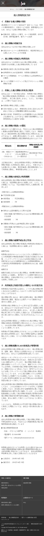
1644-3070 (15, 530)
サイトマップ (5, 519)
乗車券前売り (5, 483)
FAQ (24, 502)
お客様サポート (28, 498)
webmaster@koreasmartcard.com (24, 438)
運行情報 (26, 478)
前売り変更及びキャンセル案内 (10, 505)
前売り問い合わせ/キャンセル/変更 (11, 485)
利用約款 (3, 517)
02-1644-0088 (16, 434)
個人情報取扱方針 (14, 517)
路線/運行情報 (27, 483)
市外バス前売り (6, 478)
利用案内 (4, 498)
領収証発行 (4, 487)
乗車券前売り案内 (6, 502)
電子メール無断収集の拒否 (29, 517)
